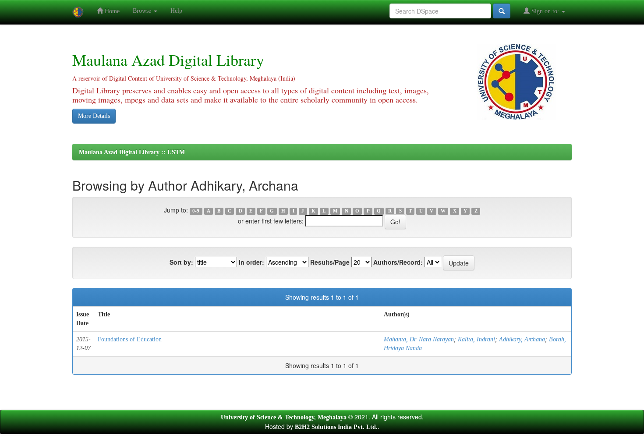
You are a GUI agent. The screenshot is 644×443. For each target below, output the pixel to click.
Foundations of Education (130, 339)
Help (176, 10)
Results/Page (330, 262)
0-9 (195, 211)
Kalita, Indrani (476, 339)
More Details (94, 116)
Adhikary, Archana (522, 339)
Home (111, 11)
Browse (143, 10)
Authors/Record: (398, 262)
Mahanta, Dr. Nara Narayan (419, 339)
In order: (251, 262)
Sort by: (181, 262)
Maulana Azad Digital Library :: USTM (132, 152)
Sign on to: (545, 11)
